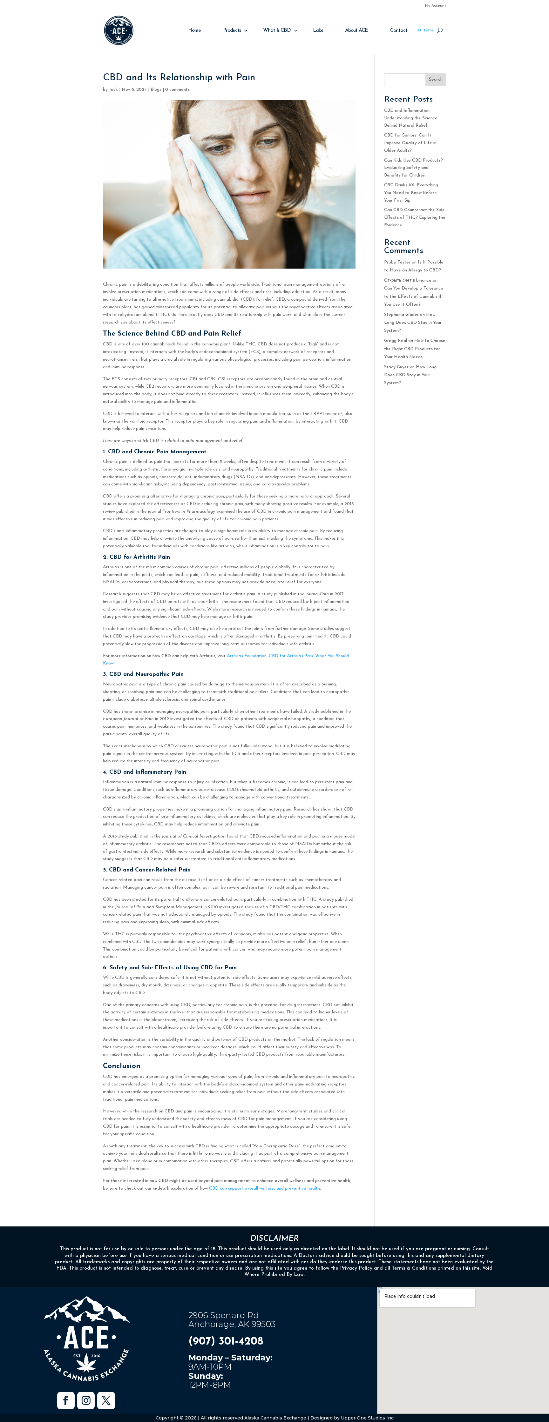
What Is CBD (277, 30)
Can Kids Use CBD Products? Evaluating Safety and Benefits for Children (413, 168)
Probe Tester (397, 262)
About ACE (356, 30)
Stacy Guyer (396, 367)
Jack (113, 89)
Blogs (156, 89)
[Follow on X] (106, 1400)
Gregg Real (395, 340)
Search (436, 79)
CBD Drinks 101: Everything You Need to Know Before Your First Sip (411, 193)
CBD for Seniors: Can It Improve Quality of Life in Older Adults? (410, 143)
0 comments (177, 89)
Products (232, 30)
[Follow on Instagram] (86, 1400)
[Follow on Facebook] (66, 1400)
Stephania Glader (401, 314)
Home (194, 30)
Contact (398, 30)
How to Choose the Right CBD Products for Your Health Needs (414, 348)
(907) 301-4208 (225, 1341)
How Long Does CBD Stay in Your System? (413, 322)
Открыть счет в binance (407, 280)
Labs (318, 30)
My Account (435, 6)
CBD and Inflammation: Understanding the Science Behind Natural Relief (410, 118)
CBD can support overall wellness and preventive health (264, 1188)
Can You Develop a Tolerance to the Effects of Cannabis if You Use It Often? (413, 296)
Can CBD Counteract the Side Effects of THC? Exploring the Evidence (414, 218)
